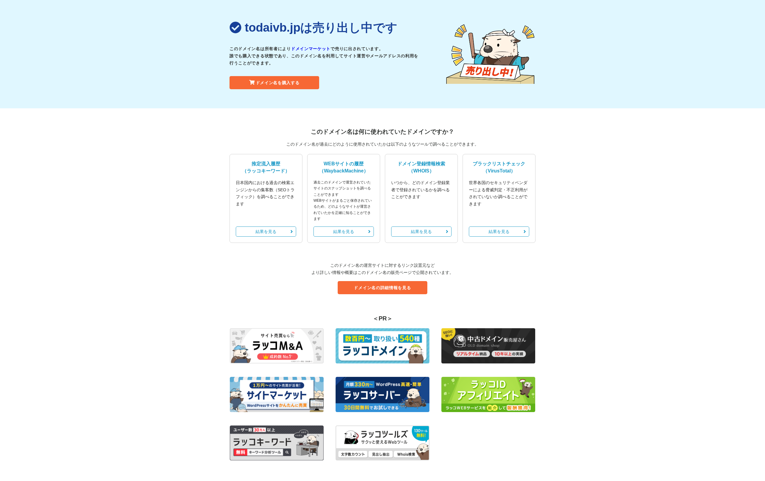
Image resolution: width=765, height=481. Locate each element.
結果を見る (265, 231)
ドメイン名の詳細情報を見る (382, 287)
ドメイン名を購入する (278, 82)
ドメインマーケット (311, 48)
